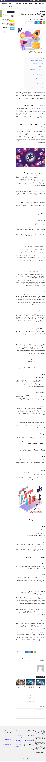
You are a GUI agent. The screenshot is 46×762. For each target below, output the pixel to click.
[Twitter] (38, 22)
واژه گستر (40, 19)
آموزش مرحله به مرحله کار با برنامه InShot (6, 24)
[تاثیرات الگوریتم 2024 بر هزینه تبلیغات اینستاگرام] (20, 682)
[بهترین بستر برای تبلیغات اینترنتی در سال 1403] (40, 682)
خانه (44, 9)
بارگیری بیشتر (8, 31)
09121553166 (38, 0)
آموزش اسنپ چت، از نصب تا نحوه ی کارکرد (6, 20)
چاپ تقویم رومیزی (19, 737)
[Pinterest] (3, 1)
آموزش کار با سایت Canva (6, 27)
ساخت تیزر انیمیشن (7, 739)
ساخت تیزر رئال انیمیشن (6, 742)
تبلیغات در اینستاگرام (41, 108)
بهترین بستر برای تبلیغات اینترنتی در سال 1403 (41, 687)
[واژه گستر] (44, 19)
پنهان (37, 58)
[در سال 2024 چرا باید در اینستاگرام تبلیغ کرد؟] (30, 682)
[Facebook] (35, 22)
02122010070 (32, 0)
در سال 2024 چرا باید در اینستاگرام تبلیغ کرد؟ (31, 687)
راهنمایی (38, 640)
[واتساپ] (1, 15)
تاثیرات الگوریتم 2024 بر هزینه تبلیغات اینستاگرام (21, 687)
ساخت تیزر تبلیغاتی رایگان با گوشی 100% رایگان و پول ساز (6, 15)
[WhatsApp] (44, 22)
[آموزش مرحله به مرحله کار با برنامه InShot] (12, 24)
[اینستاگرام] (1, 13)
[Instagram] (6, 1)
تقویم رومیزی (20, 735)
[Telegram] (1, 1)
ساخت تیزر (9, 737)
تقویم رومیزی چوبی (19, 744)
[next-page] (42, 690)
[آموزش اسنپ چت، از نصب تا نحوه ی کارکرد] (12, 20)
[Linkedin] (4, 1)
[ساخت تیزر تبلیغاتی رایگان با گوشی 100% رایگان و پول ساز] (12, 15)
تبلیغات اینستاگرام (40, 9)
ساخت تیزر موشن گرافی (7, 744)
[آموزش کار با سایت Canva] (12, 28)
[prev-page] (44, 690)
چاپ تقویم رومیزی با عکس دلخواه (17, 741)
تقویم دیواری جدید (19, 746)
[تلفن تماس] (1, 11)
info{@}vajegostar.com (29, 740)
